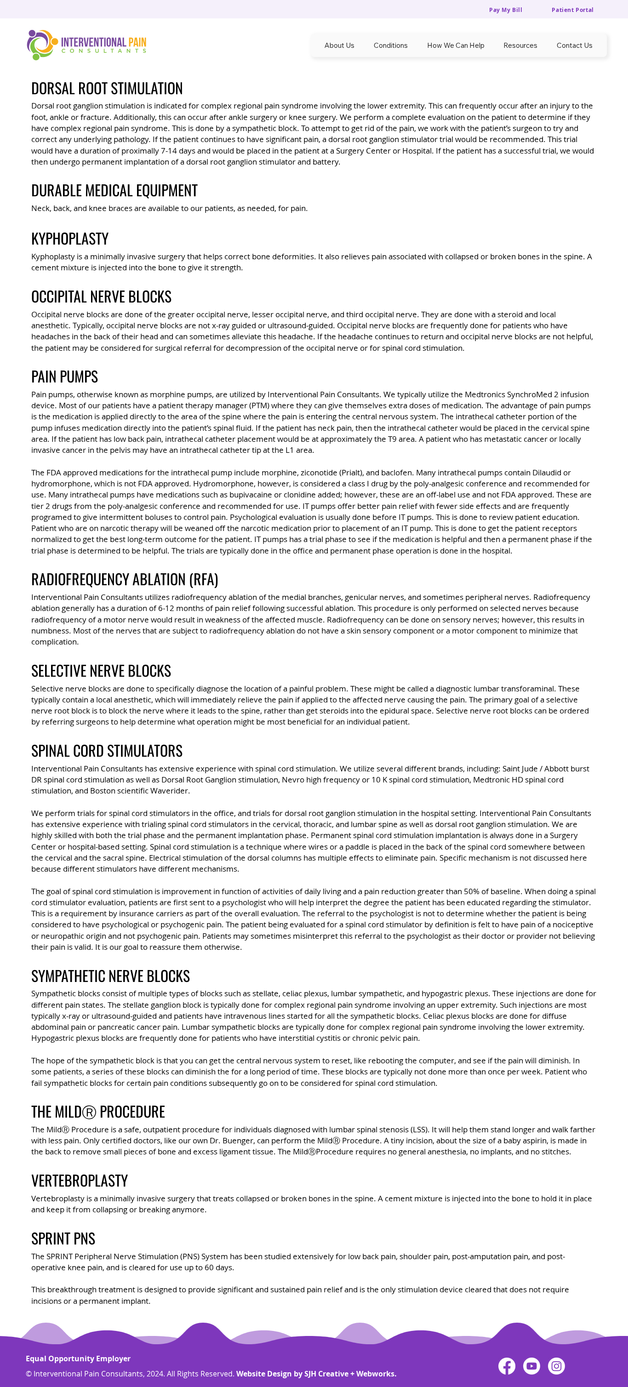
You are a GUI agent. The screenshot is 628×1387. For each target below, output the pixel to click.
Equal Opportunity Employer (78, 1358)
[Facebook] (506, 1366)
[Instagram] (556, 1366)
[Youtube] (531, 1366)
